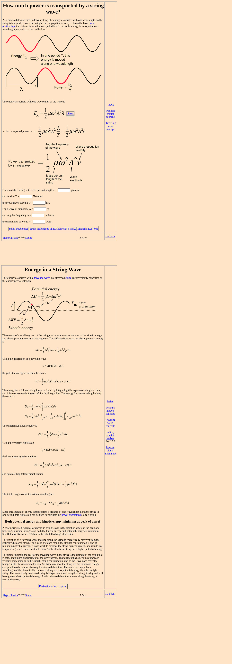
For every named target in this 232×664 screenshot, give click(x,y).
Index (111, 104)
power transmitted (71, 514)
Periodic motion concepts (110, 113)
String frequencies (18, 228)
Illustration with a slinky (63, 228)
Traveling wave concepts (111, 126)
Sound (28, 237)
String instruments (39, 228)
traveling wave (42, 277)
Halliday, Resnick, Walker (110, 435)
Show (70, 113)
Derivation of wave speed (53, 586)
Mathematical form (87, 228)
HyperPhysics (10, 237)
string (68, 277)
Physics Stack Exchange (110, 450)
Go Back (110, 236)
